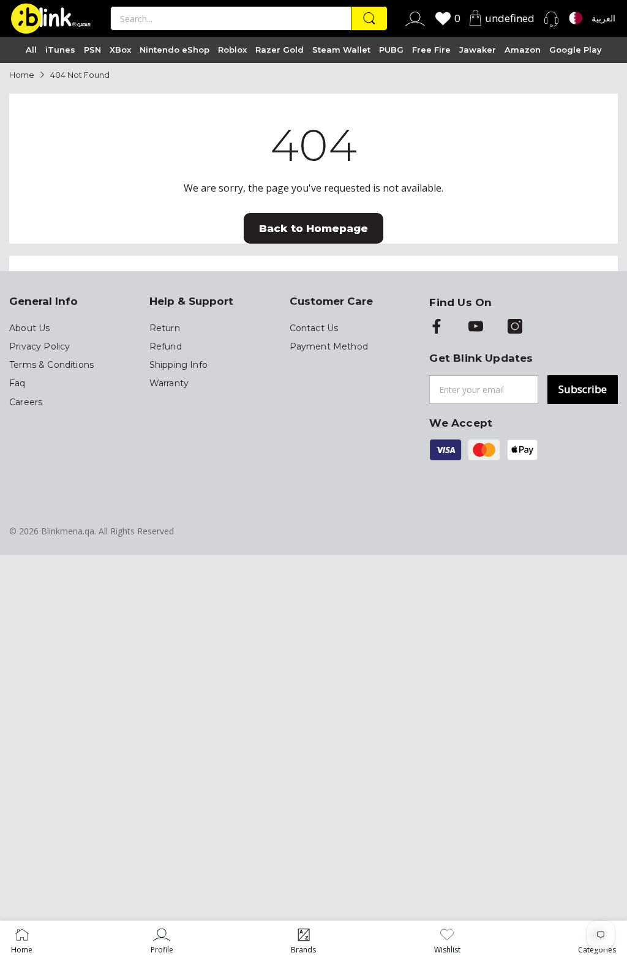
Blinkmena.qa (67, 531)
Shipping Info (178, 364)
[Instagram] (515, 327)
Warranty (169, 383)
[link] (162, 941)
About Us (29, 328)
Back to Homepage (313, 228)
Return (164, 328)
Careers (25, 402)
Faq (17, 383)
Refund (165, 346)
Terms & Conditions (51, 364)
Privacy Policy (39, 346)
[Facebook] (436, 327)
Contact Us (314, 328)
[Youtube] (475, 327)
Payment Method (329, 346)
